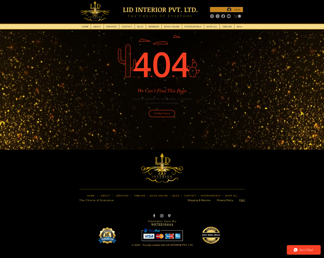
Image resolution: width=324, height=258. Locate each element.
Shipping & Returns (199, 200)
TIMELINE (139, 195)
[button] (238, 16)
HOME (91, 195)
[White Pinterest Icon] (169, 216)
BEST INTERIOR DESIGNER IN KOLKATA (158, 206)
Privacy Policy (225, 200)
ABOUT (105, 195)
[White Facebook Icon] (154, 216)
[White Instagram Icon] (162, 216)
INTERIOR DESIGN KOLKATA (111, 206)
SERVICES (122, 195)
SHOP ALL (231, 195)
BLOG (176, 195)
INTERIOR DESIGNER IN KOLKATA (209, 206)
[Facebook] (223, 16)
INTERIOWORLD (211, 195)
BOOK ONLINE (159, 195)
